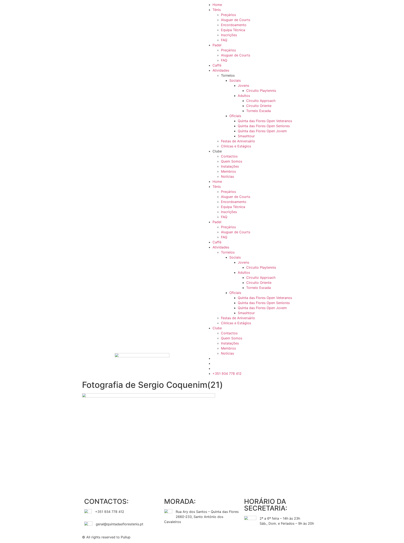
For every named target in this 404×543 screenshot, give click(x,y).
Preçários (228, 15)
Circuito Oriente (258, 106)
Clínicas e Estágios (236, 146)
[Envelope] (230, 536)
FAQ (224, 40)
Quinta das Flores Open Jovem (262, 131)
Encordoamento (233, 25)
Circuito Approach (260, 101)
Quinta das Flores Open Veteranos (265, 121)
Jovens (243, 85)
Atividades (221, 70)
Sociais (235, 80)
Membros (228, 171)
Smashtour (246, 136)
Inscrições (229, 35)
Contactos (229, 156)
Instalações (230, 166)
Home (217, 5)
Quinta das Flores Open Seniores (264, 126)
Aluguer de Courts (235, 20)
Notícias (227, 176)
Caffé (217, 65)
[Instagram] (219, 536)
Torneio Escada (258, 111)
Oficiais (235, 116)
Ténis (217, 10)
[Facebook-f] (207, 536)
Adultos (244, 95)
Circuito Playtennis (261, 90)
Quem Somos (231, 161)
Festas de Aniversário (238, 141)
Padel (217, 45)
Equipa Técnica (233, 30)
